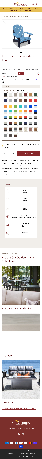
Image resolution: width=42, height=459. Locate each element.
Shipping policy (16, 456)
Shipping (4, 76)
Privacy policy (20, 453)
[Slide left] (17, 52)
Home (4, 16)
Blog (33, 428)
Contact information (27, 456)
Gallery (13, 428)
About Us (19, 428)
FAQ (9, 428)
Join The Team (26, 428)
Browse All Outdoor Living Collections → (19, 408)
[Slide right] (25, 52)
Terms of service (30, 453)
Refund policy (10, 453)
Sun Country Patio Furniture (23, 451)
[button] (4, 4)
